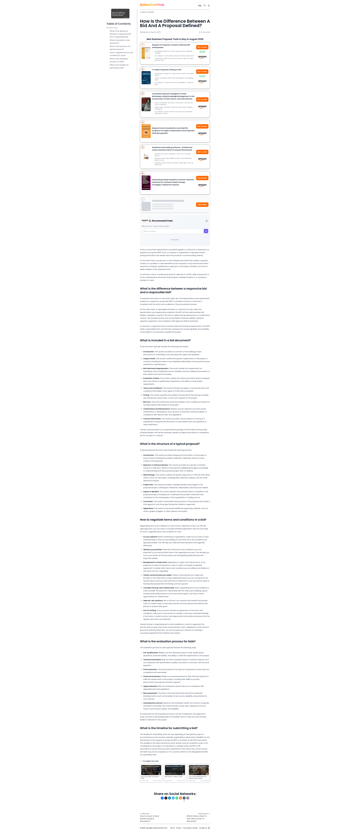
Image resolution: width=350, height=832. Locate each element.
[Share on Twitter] (165, 798)
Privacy (178, 828)
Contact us (203, 828)
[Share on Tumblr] (184, 798)
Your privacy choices (190, 828)
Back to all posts (148, 12)
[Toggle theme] (206, 220)
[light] (209, 5)
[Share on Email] (187, 798)
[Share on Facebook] (162, 798)
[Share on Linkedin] (169, 798)
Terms (172, 828)
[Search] (204, 5)
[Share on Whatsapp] (176, 798)
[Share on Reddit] (180, 798)
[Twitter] (209, 828)
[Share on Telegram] (173, 798)
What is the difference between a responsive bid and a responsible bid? (120, 34)
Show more (112, 28)
